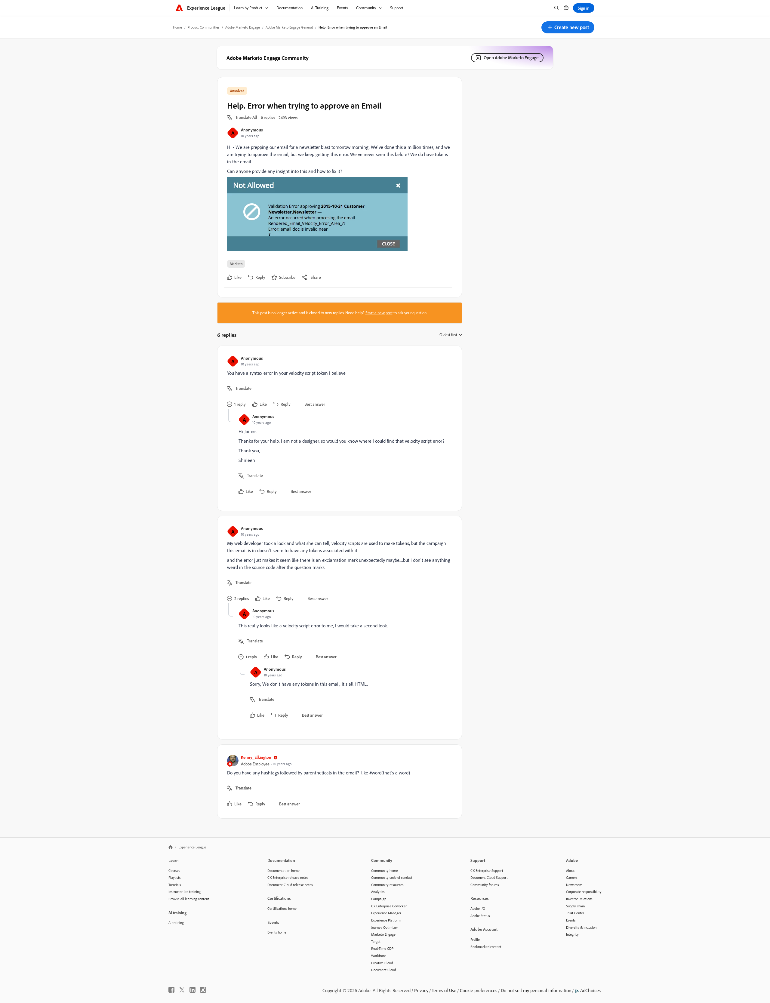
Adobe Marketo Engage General (289, 27)
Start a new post (379, 312)
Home (177, 27)
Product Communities (204, 27)
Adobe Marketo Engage (242, 27)
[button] (567, 27)
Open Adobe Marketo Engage (511, 57)
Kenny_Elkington (256, 757)
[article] (338, 382)
